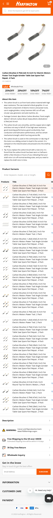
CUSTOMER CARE (11, 491)
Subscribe (43, 472)
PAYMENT (7, 500)
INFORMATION (10, 482)
